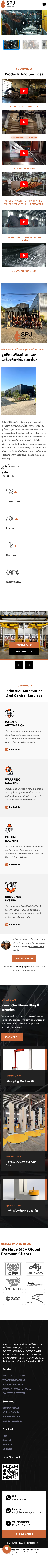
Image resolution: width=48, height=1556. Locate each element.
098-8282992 (19, 1500)
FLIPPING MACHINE (33, 201)
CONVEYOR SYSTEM (24, 271)
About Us (7, 1444)
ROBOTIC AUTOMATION (24, 106)
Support (6, 1440)
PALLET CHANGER (13, 201)
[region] (24, 30)
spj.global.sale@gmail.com (26, 1512)
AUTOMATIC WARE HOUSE (16, 1389)
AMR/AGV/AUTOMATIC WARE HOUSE (24, 238)
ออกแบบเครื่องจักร (11, 1416)
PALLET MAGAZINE (34, 204)
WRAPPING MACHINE (24, 137)
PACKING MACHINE (24, 168)
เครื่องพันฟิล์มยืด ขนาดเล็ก (22, 1211)
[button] (11, 45)
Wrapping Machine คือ (20, 1081)
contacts (7, 1449)
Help (4, 1436)
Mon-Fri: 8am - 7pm (22, 1525)
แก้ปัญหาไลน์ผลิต (10, 1412)
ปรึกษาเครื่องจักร (10, 1408)
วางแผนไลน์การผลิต (12, 1421)
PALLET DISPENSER (13, 204)
